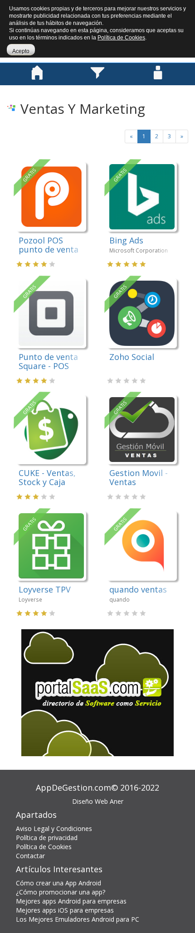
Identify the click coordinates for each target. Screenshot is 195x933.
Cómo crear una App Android (58, 883)
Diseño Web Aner (97, 801)
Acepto (20, 51)
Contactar (30, 855)
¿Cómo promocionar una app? (60, 892)
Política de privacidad (47, 837)
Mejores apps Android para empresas (71, 901)
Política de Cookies (44, 846)
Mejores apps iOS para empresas (65, 910)
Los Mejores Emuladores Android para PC (77, 919)
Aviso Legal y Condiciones (54, 828)
